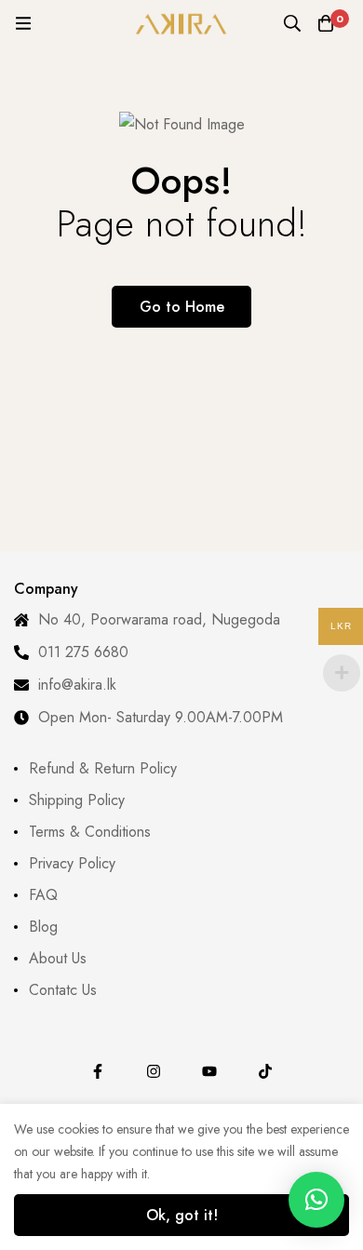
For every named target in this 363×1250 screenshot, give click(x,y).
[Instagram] (153, 1071)
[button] (316, 1200)
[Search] (292, 23)
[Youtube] (209, 1071)
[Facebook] (97, 1071)
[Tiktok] (265, 1071)
